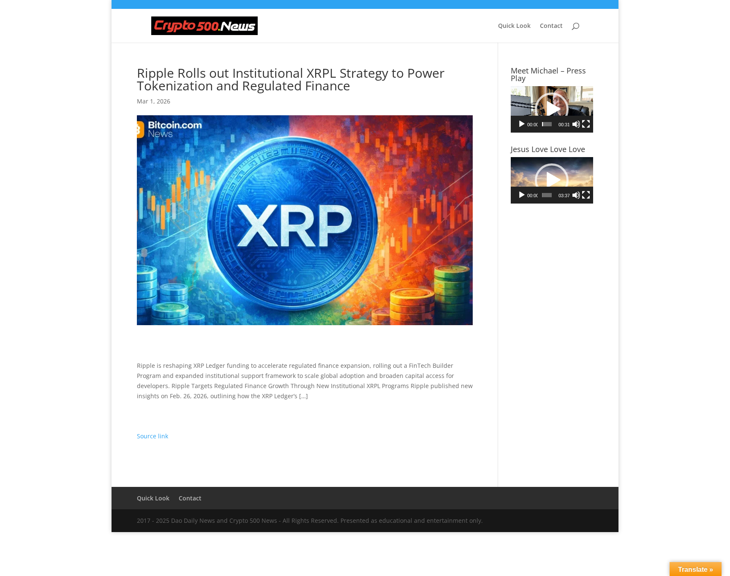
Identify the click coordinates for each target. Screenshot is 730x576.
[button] (552, 109)
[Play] (522, 124)
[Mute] (576, 124)
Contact (551, 26)
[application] (552, 109)
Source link (152, 436)
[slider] (547, 124)
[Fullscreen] (586, 124)
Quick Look (514, 26)
